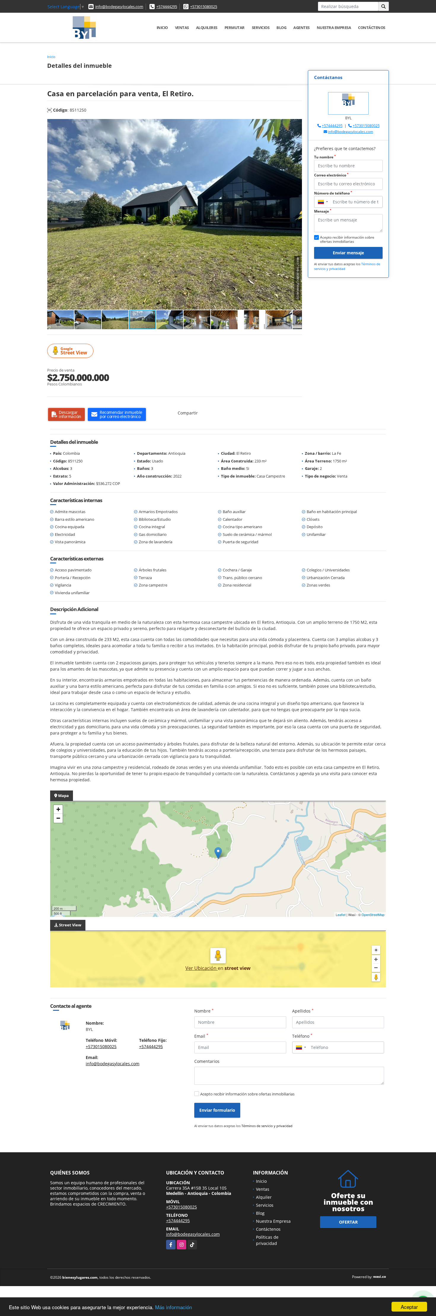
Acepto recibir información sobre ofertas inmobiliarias (247, 1094)
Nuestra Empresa (334, 27)
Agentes (301, 27)
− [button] (58, 818)
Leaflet (341, 914)
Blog (281, 27)
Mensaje (322, 211)
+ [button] (58, 809)
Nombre (204, 1011)
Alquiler (264, 1197)
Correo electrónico (331, 175)
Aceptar (409, 1306)
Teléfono (302, 1036)
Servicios (261, 27)
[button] (296, 124)
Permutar (235, 27)
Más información (173, 1307)
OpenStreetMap (373, 914)
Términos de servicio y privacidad (266, 1126)
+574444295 (166, 6)
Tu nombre (325, 157)
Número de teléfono (333, 193)
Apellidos (303, 1011)
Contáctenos (371, 27)
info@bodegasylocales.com (119, 6)
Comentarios (206, 1061)
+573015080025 (203, 6)
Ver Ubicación (201, 968)
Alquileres (206, 27)
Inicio (162, 27)
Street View (74, 351)
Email (201, 1036)
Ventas (182, 27)
